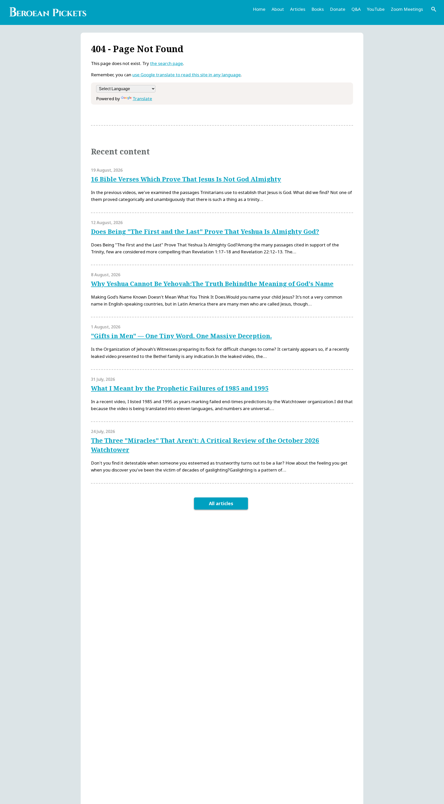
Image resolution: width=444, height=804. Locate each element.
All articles (221, 503)
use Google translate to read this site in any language (186, 75)
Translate (142, 98)
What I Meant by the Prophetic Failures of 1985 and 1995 (180, 388)
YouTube (376, 9)
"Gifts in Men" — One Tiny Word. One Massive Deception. (181, 335)
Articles (297, 9)
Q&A (356, 9)
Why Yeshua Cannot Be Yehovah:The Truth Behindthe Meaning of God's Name (212, 283)
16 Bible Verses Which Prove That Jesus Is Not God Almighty (186, 179)
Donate (337, 9)
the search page (166, 63)
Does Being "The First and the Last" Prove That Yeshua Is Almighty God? (205, 231)
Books (317, 9)
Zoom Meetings (407, 9)
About (278, 9)
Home (259, 9)
